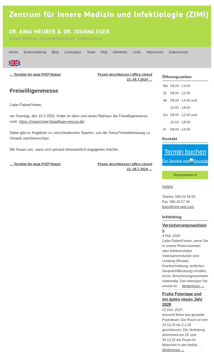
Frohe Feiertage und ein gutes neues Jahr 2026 (182, 299)
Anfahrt (167, 187)
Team (91, 52)
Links (137, 52)
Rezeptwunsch (185, 175)
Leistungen (72, 52)
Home (13, 52)
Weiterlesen (193, 286)
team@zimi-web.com (178, 207)
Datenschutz (178, 52)
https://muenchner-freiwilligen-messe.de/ (51, 121)
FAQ (104, 52)
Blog (55, 52)
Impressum (155, 52)
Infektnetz (120, 52)
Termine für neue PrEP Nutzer (35, 74)
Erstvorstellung (35, 52)
